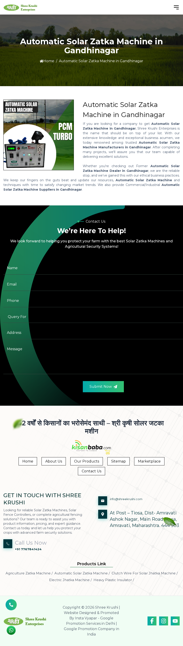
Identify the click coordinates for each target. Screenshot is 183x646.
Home (48, 61)
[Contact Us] (11, 606)
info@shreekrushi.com (126, 499)
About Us (53, 461)
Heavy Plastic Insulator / (114, 580)
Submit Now (100, 386)
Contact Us (91, 471)
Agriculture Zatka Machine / (29, 573)
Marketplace (149, 461)
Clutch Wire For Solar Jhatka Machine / (145, 573)
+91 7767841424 (28, 549)
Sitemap (118, 461)
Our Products (86, 461)
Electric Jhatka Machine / (70, 580)
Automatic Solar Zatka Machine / (82, 573)
